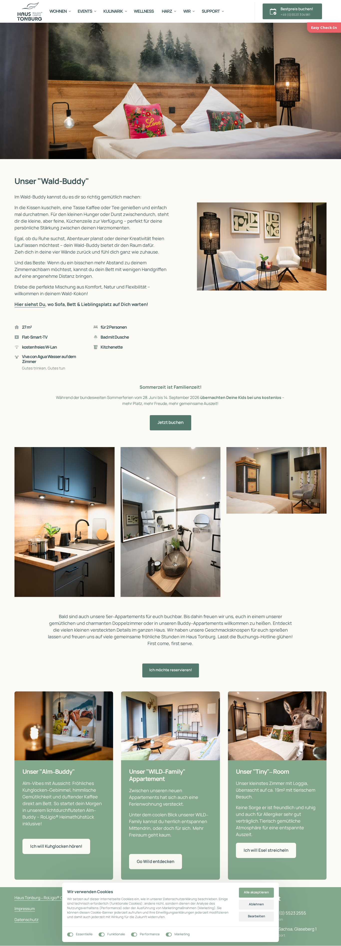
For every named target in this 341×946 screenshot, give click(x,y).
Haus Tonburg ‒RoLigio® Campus (44, 897)
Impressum (24, 908)
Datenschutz (26, 919)
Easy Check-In (324, 27)
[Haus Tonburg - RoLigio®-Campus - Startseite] (29, 11)
